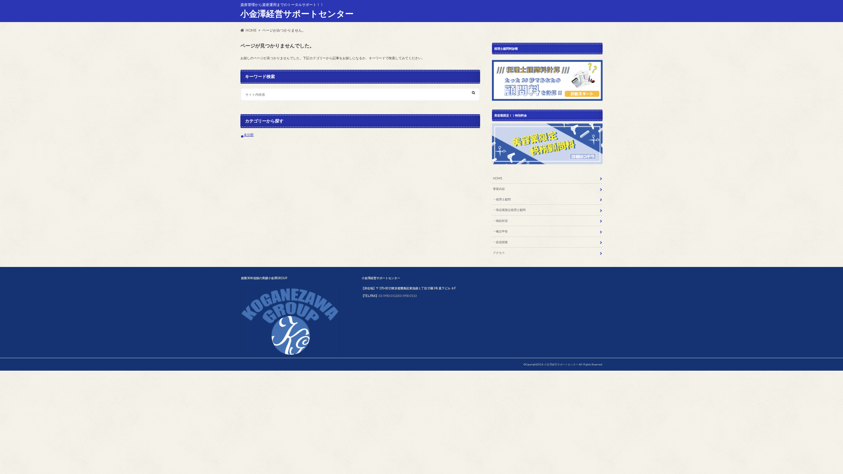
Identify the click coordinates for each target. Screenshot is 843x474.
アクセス (499, 252)
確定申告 (502, 231)
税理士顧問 (503, 199)
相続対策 (502, 221)
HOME (498, 178)
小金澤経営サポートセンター (297, 13)
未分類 (249, 135)
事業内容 (499, 189)
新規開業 (502, 242)
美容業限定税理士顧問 (511, 210)
